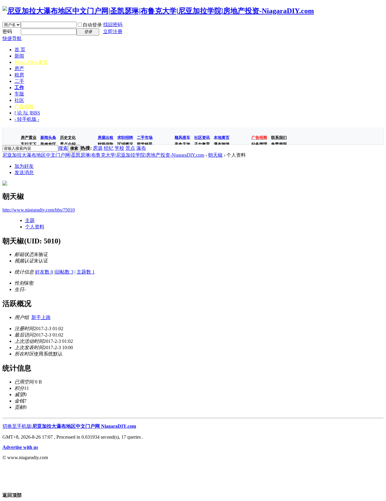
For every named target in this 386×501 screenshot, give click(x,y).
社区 (19, 100)
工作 (19, 87)
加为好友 (24, 166)
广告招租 (24, 106)
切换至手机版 (16, 426)
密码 (7, 31)
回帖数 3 (64, 271)
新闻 (19, 55)
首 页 (19, 49)
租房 (19, 74)
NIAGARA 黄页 (31, 62)
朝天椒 (215, 155)
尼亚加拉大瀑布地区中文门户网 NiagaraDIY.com (84, 426)
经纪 (108, 148)
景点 (130, 148)
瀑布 (141, 148)
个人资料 (34, 226)
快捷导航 (12, 38)
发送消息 (24, 172)
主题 (30, 220)
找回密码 (112, 24)
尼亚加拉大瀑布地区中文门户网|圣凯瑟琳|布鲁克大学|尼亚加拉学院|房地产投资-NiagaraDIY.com (103, 155)
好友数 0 (44, 271)
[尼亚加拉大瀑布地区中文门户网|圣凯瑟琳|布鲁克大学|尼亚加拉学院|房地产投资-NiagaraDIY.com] (158, 11)
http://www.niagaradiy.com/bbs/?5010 (38, 209)
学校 (119, 148)
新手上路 (41, 317)
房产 (19, 68)
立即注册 (112, 31)
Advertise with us (20, 447)
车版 (19, 93)
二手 (19, 81)
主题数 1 (86, 271)
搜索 (63, 148)
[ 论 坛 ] (27, 112)
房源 (98, 148)
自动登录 (92, 24)
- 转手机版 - (26, 119)
